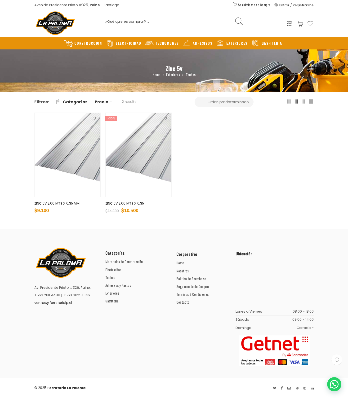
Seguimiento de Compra (253, 4)
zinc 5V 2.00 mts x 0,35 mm (57, 203)
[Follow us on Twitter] (274, 388)
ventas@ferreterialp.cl (53, 302)
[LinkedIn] (312, 388)
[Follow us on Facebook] (282, 388)
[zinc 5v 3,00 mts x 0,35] (138, 155)
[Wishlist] (310, 25)
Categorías (75, 102)
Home (156, 74)
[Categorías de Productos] (290, 25)
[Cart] (300, 25)
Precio (101, 102)
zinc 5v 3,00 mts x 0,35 (124, 203)
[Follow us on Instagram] (304, 388)
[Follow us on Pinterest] (297, 388)
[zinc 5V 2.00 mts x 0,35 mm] (67, 155)
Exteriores (173, 74)
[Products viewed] (336, 359)
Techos (191, 74)
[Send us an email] (289, 388)
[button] (334, 384)
